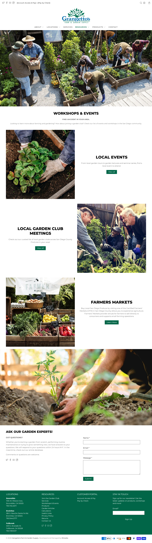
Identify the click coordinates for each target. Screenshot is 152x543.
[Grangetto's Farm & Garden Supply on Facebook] (7, 3)
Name (86, 438)
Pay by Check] (44, 3)
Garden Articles (48, 508)
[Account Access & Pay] (26, 3)
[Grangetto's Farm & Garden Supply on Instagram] (14, 3)
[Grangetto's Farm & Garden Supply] (76, 15)
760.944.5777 (11, 518)
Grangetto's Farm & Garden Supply (25, 538)
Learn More (112, 322)
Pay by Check (82, 501)
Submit (88, 479)
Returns (45, 518)
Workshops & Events (50, 503)
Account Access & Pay (86, 498)
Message (87, 458)
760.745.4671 (11, 506)
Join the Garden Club (50, 498)
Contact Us (46, 521)
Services (68, 27)
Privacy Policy (47, 516)
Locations (52, 27)
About (37, 27)
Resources (81, 27)
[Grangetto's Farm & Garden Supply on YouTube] (10, 3)
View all (111, 172)
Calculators (46, 511)
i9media (65, 538)
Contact (113, 27)
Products (97, 27)
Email (86, 448)
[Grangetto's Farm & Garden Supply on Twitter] (4, 3)
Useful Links (47, 513)
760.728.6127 (11, 531)
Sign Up (128, 519)
